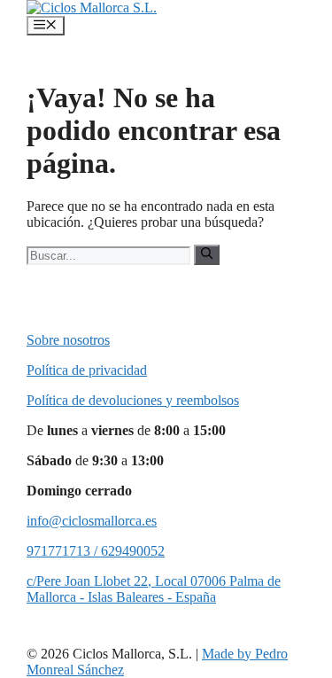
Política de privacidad (87, 370)
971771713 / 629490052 (96, 550)
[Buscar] (207, 254)
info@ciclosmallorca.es (92, 520)
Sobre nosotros (68, 339)
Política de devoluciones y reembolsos (133, 400)
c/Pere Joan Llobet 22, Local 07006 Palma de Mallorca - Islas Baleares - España (154, 588)
